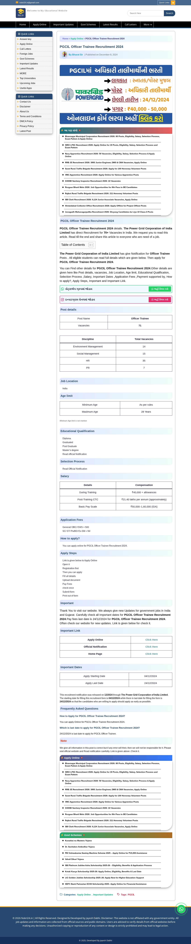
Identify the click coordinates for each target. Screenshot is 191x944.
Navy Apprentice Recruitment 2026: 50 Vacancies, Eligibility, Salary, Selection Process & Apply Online (110, 155)
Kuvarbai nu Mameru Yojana (78, 840)
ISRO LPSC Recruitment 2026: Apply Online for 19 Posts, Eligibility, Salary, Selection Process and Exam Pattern (111, 146)
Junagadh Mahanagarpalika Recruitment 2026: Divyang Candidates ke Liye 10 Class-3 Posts (109, 212)
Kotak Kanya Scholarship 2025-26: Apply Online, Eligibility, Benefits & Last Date (103, 871)
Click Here (151, 639)
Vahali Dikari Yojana (74, 859)
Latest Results (110, 24)
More (146, 24)
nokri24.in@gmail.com (29, 2)
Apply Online (39, 24)
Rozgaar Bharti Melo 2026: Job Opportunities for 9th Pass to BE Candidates (101, 187)
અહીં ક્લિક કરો (161, 289)
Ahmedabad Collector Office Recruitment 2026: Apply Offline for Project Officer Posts (105, 206)
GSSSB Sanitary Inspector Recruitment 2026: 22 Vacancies (93, 181)
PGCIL (131, 894)
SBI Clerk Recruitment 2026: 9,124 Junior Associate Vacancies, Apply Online (101, 199)
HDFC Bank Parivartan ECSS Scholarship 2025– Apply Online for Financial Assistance (106, 884)
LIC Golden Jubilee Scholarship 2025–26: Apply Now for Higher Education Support (104, 878)
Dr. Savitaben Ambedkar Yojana (80, 847)
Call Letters (131, 24)
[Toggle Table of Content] (89, 245)
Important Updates (63, 24)
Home (22, 24)
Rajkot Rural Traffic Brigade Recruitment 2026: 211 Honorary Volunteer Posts (101, 193)
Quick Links (164, 2)
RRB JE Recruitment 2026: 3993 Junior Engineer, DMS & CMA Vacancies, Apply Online (106, 162)
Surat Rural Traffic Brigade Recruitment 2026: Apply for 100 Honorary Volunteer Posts (105, 169)
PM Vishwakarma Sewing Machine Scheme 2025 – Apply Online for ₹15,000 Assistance (106, 853)
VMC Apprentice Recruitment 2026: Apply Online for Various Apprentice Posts (102, 175)
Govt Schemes (88, 24)
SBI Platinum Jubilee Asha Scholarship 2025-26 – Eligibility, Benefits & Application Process (108, 865)
